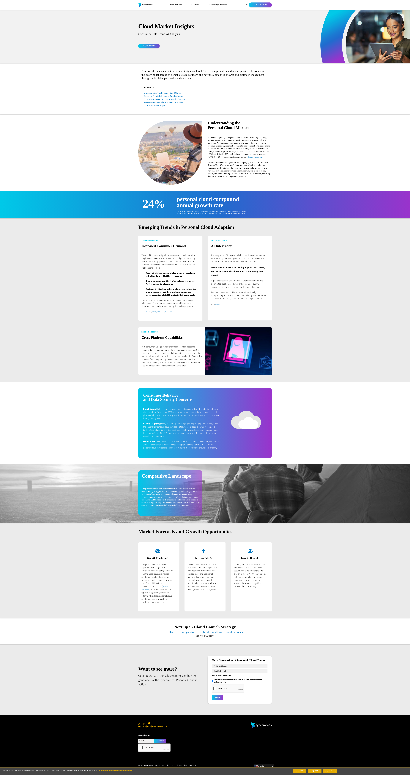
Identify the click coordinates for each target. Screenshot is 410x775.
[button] (247, 5)
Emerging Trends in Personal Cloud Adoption (164, 96)
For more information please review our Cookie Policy (115, 770)
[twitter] (139, 724)
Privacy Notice (171, 765)
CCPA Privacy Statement (187, 765)
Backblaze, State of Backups (163, 430)
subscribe (160, 740)
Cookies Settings (299, 771)
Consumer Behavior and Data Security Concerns (165, 99)
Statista (167, 312)
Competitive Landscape (154, 105)
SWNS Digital (155, 312)
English (261, 766)
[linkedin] (144, 723)
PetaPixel (148, 312)
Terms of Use (159, 765)
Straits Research (255, 157)
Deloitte (154, 415)
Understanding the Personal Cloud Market (162, 93)
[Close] (406, 771)
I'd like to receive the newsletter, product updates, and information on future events (238, 681)
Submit (217, 697)
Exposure (217, 304)
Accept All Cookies (330, 771)
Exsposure (162, 312)
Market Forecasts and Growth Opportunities (163, 102)
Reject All (315, 771)
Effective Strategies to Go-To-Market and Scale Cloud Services (205, 632)
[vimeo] (149, 723)
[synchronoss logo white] (261, 723)
